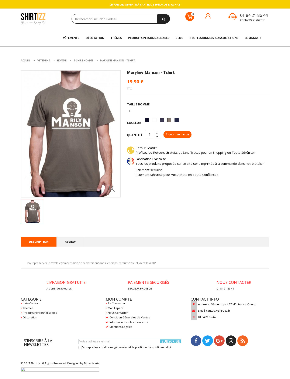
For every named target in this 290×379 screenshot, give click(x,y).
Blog (179, 38)
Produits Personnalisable (148, 38)
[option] (32, 211)
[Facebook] (196, 340)
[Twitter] (207, 340)
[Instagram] (231, 340)
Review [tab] (70, 242)
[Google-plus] (219, 340)
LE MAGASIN (253, 38)
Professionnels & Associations (214, 38)
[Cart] (189, 16)
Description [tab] (39, 242)
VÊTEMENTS (71, 38)
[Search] (163, 18)
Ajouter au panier (177, 134)
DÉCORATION (95, 38)
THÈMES (116, 38)
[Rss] (242, 340)
